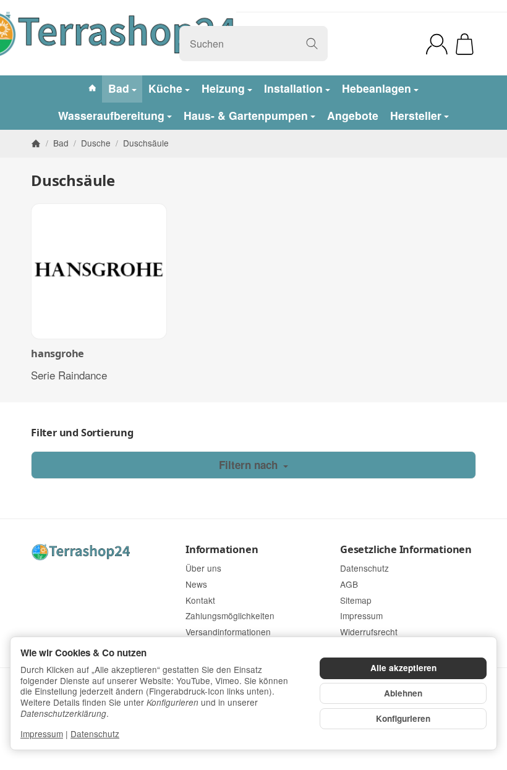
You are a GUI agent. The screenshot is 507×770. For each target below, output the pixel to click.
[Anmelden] (436, 44)
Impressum (41, 733)
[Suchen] (312, 43)
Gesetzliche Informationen (406, 549)
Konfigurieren (403, 718)
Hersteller (415, 115)
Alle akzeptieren (403, 668)
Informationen (221, 549)
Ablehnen (403, 693)
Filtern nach (250, 464)
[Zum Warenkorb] (464, 44)
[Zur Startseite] (99, 552)
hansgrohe (57, 353)
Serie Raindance (69, 375)
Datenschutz (94, 733)
